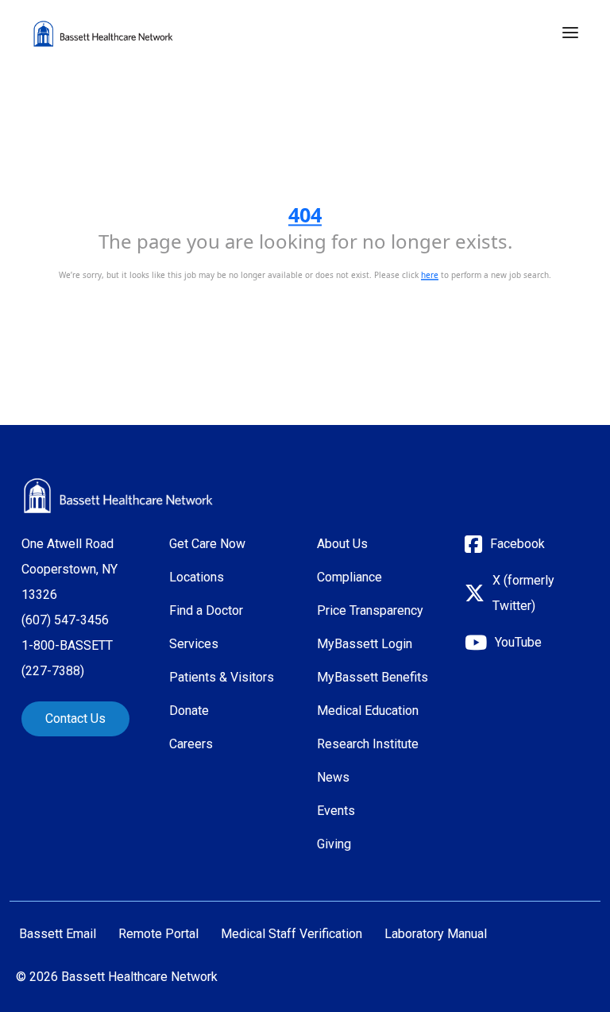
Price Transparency (370, 610)
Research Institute (368, 743)
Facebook (517, 543)
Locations (196, 577)
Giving (334, 844)
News (333, 777)
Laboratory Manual (435, 934)
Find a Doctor (206, 610)
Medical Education (368, 710)
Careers (191, 743)
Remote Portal (158, 934)
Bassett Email (57, 934)
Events (336, 810)
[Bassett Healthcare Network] (118, 496)
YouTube (518, 642)
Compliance (349, 577)
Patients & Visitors (221, 677)
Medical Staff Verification (291, 934)
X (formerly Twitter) (523, 593)
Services (193, 643)
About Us (342, 543)
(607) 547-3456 (65, 620)
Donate (189, 710)
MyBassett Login (364, 643)
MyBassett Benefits (372, 677)
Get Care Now (207, 543)
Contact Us (75, 718)
